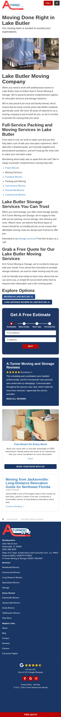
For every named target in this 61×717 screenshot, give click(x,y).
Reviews (6, 643)
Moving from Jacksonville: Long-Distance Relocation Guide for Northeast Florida (28, 483)
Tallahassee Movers (11, 613)
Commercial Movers (15, 195)
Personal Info (49, 327)
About (4, 628)
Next (30, 346)
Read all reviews (16, 399)
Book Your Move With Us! (30, 466)
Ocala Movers (8, 608)
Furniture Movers (13, 177)
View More (7, 618)
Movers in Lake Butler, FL (18, 297)
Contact (5, 638)
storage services (27, 238)
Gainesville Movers (10, 598)
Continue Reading (14, 506)
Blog (4, 633)
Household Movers (14, 190)
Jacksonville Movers (11, 603)
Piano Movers (12, 168)
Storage (5, 587)
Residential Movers (10, 567)
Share (30, 458)
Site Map (36, 685)
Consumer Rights (10, 653)
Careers (5, 648)
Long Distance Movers (12, 577)
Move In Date (24, 327)
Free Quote (30, 714)
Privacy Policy (26, 685)
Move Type (37, 327)
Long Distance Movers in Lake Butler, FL (27, 302)
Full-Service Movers (15, 186)
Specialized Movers (11, 582)
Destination (11, 327)
